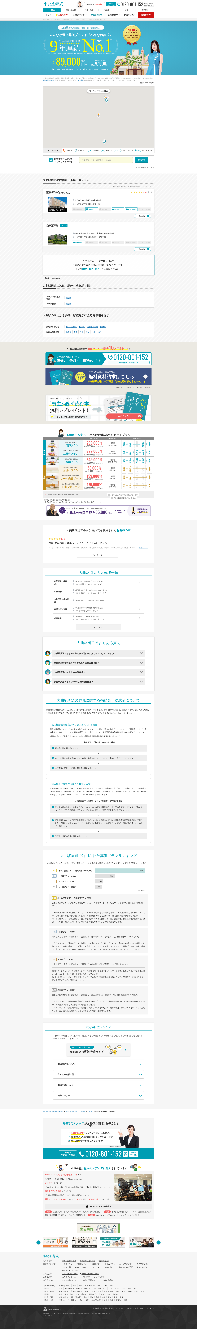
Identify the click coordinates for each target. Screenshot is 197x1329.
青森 (75, 332)
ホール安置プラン (126, 1264)
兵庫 (90, 1294)
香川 (121, 1297)
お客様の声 (86, 1277)
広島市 (65, 1297)
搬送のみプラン (143, 1267)
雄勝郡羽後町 (92, 326)
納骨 (126, 10)
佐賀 (87, 1300)
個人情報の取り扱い (108, 1308)
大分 (105, 1300)
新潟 (105, 1291)
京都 (77, 1294)
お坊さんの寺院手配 (125, 1267)
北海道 (68, 332)
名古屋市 (66, 1291)
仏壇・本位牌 (70, 10)
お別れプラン (110, 1264)
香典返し (107, 10)
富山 (142, 1291)
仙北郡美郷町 (71, 326)
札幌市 (67, 1285)
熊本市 (98, 1300)
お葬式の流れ (104, 1260)
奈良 (102, 1294)
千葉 (110, 1288)
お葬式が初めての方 (87, 1260)
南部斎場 (81, 80)
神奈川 (67, 1288)
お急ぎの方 (146, 14)
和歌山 (115, 1294)
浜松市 (86, 1291)
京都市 (82, 1294)
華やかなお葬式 (81, 1267)
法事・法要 (89, 10)
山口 (85, 1297)
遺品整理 (144, 10)
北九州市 (66, 1300)
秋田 (99, 1285)
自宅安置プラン (143, 1264)
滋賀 (108, 1294)
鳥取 (91, 1297)
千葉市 (115, 1288)
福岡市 (73, 1300)
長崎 (81, 1300)
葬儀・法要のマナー (91, 1280)
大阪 (60, 1294)
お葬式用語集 (108, 1280)
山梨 (124, 1291)
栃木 (135, 1288)
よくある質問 (99, 1277)
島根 (97, 1297)
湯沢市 (103, 326)
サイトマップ (149, 1308)
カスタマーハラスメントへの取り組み (130, 1308)
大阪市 (65, 1294)
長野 (117, 1291)
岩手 (81, 332)
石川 (136, 1291)
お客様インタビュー (70, 1277)
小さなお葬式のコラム (70, 1280)
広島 (60, 1297)
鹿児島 (118, 1300)
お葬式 (52, 10)
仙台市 (91, 1285)
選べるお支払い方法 (70, 1270)
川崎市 (79, 1288)
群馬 (129, 1288)
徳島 (103, 1297)
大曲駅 (68, 297)
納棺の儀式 (109, 1267)
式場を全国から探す (70, 1273)
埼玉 (95, 1288)
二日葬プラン (81, 1264)
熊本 (93, 1300)
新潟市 (110, 1291)
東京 (60, 1288)
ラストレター (96, 1267)
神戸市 (95, 1294)
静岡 (74, 1291)
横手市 (82, 326)
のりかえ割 (66, 1267)
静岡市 (79, 1291)
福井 (130, 1291)
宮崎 (111, 1300)
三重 (99, 1291)
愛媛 (115, 1297)
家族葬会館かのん (48, 80)
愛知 (60, 1291)
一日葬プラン (67, 1264)
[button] (106, 99)
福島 (99, 332)
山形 (93, 332)
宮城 (87, 332)
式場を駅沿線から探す (90, 1273)
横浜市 (73, 1288)
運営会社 (96, 1308)
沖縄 (125, 1300)
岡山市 (78, 1297)
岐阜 (93, 1291)
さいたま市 (102, 1288)
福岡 (60, 1300)
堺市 (71, 1294)
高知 (109, 1297)
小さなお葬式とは (69, 1260)
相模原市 (87, 1288)
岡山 (73, 1297)
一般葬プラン (96, 1264)
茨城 (123, 1288)
